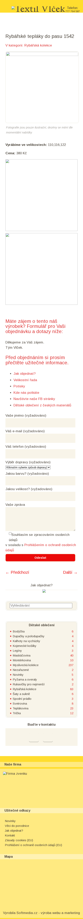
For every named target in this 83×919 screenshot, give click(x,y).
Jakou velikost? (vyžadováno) (28, 489)
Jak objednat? (24, 374)
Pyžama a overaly (25, 679)
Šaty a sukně (21, 694)
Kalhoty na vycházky (26, 641)
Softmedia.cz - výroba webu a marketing (48, 913)
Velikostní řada (25, 380)
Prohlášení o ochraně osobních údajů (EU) (33, 845)
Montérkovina (22, 660)
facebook (34, 737)
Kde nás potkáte (26, 393)
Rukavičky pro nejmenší (29, 684)
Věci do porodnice (17, 825)
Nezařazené (21, 670)
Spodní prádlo (22, 698)
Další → (70, 572)
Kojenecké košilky (24, 645)
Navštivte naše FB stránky (34, 399)
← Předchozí (17, 572)
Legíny (17, 650)
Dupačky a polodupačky (29, 636)
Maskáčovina (21, 655)
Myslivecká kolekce (25, 665)
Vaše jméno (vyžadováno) (25, 415)
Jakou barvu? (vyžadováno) (27, 474)
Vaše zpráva (15, 505)
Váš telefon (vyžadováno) (25, 446)
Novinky (18, 674)
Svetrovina (20, 703)
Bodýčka (19, 631)
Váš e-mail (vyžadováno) (25, 431)
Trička (17, 713)
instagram (48, 737)
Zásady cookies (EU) (19, 840)
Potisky (19, 386)
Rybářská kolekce (38, 45)
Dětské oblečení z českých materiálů (42, 405)
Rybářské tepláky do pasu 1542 (39, 36)
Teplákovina (20, 708)
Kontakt (10, 835)
